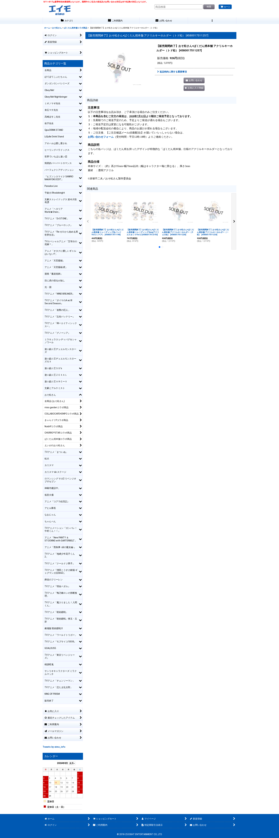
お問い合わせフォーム (101, 136)
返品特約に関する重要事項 (173, 71)
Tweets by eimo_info (54, 747)
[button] (212, 20)
